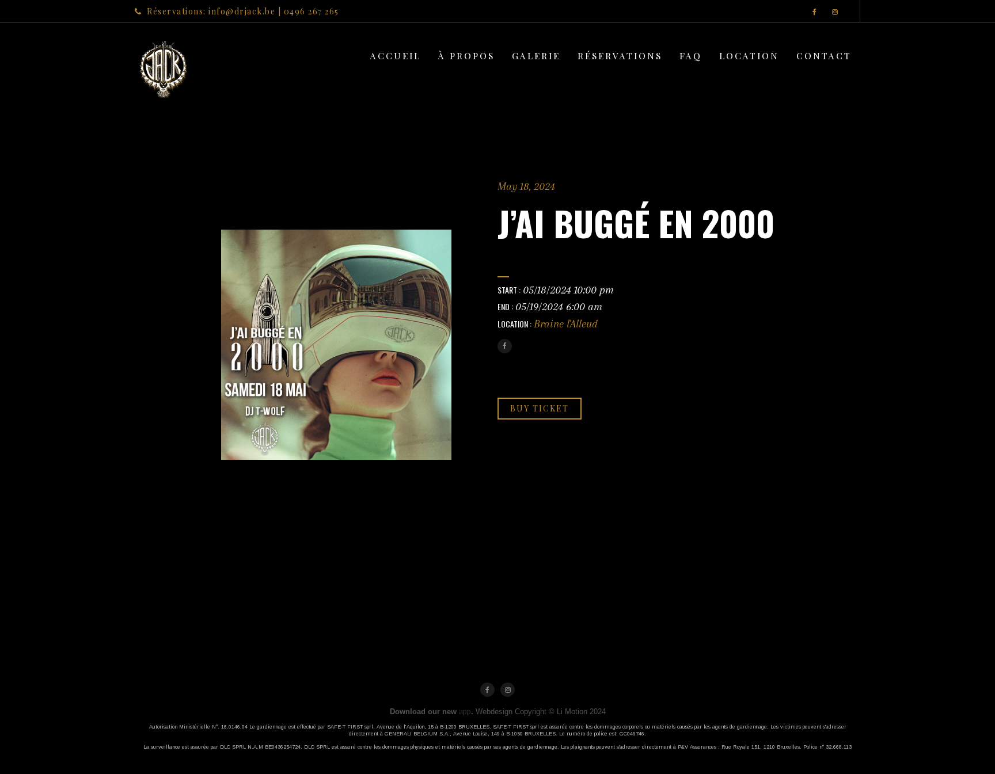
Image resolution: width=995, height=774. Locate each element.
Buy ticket (539, 408)
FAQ (690, 55)
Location (749, 55)
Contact (824, 55)
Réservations (620, 55)
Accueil (395, 55)
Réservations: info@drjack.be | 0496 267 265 (243, 11)
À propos (466, 55)
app (465, 711)
